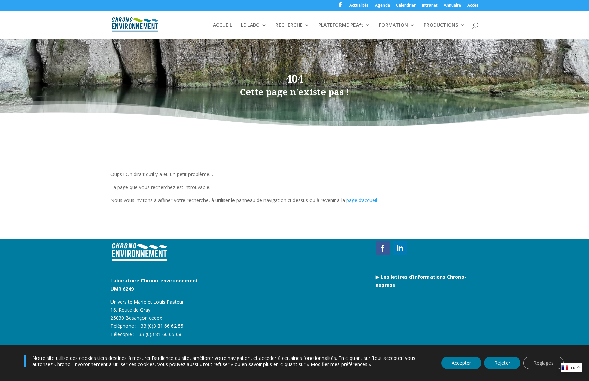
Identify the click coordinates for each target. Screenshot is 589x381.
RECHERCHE (289, 25)
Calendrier (406, 5)
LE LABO (250, 25)
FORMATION (393, 25)
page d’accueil (361, 200)
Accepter (461, 363)
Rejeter (502, 363)
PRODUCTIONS (441, 25)
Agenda (382, 5)
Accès (473, 5)
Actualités (359, 5)
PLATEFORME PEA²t (340, 25)
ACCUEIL (222, 25)
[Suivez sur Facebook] (383, 248)
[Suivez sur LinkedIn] (400, 248)
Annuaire (452, 5)
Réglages (543, 363)
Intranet (430, 5)
